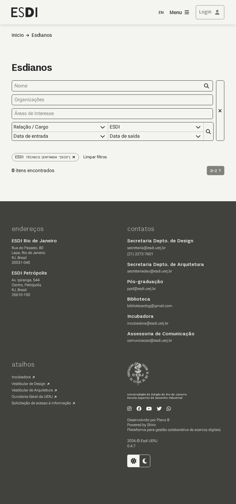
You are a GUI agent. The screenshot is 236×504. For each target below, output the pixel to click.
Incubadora (21, 377)
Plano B (163, 420)
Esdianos (42, 35)
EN (161, 13)
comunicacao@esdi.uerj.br (149, 340)
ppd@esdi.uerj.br (141, 289)
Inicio (18, 35)
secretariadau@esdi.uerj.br (149, 271)
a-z (213, 170)
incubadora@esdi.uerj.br (147, 323)
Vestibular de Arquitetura (32, 390)
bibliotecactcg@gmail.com (149, 306)
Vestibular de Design (28, 384)
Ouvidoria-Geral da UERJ (32, 396)
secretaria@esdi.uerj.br (146, 248)
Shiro (151, 425)
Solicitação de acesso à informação (41, 403)
